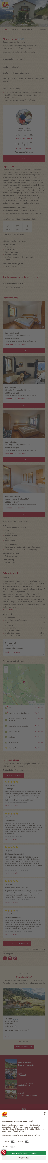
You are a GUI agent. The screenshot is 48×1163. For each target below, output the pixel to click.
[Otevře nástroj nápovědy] (3, 1152)
